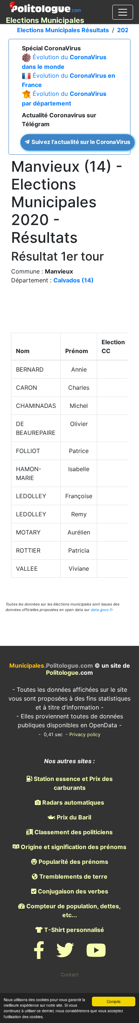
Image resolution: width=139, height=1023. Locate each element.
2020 (125, 30)
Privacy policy (84, 734)
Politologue (62, 672)
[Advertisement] (69, 310)
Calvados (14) (73, 280)
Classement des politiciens (73, 832)
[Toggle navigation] (122, 12)
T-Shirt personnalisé (73, 929)
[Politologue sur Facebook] (38, 954)
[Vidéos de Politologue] (96, 954)
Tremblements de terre (72, 876)
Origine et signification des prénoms (72, 847)
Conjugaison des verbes (72, 891)
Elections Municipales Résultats (63, 30)
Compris (113, 1001)
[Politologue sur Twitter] (65, 954)
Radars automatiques (72, 802)
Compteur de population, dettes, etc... (73, 910)
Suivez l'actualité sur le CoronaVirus (80, 141)
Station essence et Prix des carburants (72, 783)
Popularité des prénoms (72, 861)
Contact (70, 974)
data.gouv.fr (102, 609)
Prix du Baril (73, 817)
